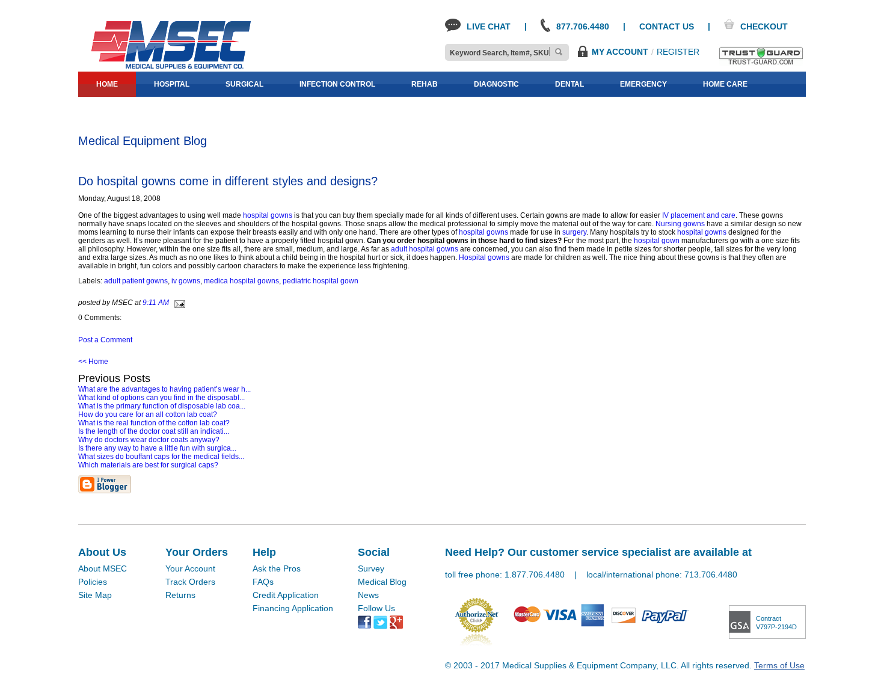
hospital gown (657, 240)
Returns (180, 595)
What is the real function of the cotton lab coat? (154, 423)
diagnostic (496, 84)
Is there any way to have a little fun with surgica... (157, 448)
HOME (107, 84)
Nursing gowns (680, 224)
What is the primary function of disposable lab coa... (161, 406)
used (228, 109)
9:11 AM (156, 302)
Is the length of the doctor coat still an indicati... (153, 431)
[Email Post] (178, 302)
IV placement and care (698, 215)
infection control (337, 84)
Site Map (95, 595)
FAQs (263, 582)
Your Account (190, 568)
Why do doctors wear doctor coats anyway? (148, 440)
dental (569, 84)
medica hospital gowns (241, 281)
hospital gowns (267, 215)
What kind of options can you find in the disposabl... (161, 397)
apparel (164, 109)
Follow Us (376, 608)
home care (725, 84)
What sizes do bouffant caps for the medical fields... (161, 456)
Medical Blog (382, 582)
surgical (244, 84)
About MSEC (102, 568)
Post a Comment (105, 340)
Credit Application (286, 595)
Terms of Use (779, 665)
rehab (424, 84)
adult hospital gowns (424, 249)
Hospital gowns (484, 257)
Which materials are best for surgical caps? (148, 465)
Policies (92, 582)
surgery (574, 232)
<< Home (93, 361)
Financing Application (293, 608)
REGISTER (678, 52)
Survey (371, 568)
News (368, 595)
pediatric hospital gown (320, 281)
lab (103, 109)
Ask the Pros (277, 568)
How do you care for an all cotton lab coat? (147, 414)
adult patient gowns (136, 281)
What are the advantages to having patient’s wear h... (164, 389)
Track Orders (190, 582)
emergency (643, 84)
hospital (171, 84)
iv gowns (185, 281)
